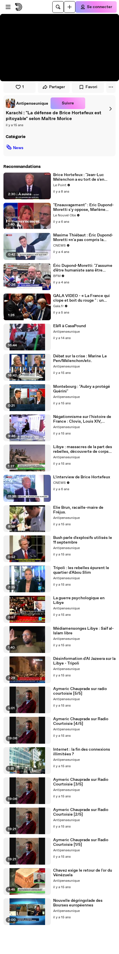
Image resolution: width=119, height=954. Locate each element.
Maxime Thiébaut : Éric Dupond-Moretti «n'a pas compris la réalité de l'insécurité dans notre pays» (83, 237)
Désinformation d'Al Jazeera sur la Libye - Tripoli (84, 661)
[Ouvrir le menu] (8, 7)
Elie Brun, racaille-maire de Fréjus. (78, 510)
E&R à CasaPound (69, 326)
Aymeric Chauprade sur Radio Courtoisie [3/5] (80, 782)
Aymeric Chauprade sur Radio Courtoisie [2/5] (80, 812)
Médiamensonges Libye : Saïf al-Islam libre (83, 631)
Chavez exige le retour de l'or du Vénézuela (82, 872)
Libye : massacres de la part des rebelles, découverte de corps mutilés (82, 449)
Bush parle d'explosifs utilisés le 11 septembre (82, 540)
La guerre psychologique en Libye (79, 600)
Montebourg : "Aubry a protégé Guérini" (81, 389)
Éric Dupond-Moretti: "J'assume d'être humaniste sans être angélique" (82, 268)
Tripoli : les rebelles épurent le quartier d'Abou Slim (81, 570)
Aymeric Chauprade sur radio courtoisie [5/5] (80, 691)
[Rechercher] (58, 7)
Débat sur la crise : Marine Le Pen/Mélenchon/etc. (80, 358)
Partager (57, 87)
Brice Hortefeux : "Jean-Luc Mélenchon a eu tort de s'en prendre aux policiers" (78, 177)
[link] (27, 103)
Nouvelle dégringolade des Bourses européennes (78, 903)
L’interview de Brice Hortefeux (81, 477)
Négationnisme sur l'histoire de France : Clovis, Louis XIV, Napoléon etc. (82, 419)
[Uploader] (69, 7)
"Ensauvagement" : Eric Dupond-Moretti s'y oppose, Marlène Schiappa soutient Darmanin (83, 207)
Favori (91, 87)
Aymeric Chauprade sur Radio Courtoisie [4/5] (80, 721)
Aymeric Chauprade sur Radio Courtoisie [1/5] (80, 842)
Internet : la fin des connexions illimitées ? (81, 751)
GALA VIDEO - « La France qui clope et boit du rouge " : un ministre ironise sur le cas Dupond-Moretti (81, 298)
